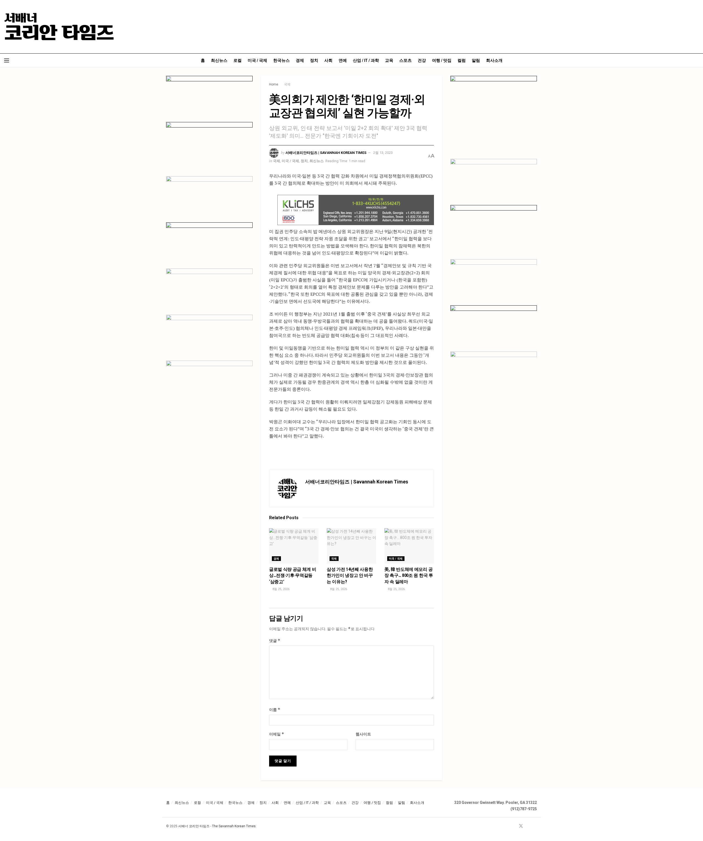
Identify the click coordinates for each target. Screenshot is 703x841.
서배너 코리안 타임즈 (194, 826)
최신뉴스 (219, 60)
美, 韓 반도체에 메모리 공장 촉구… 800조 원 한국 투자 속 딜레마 (408, 575)
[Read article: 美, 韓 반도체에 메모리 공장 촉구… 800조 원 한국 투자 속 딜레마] (409, 546)
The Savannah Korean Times (234, 826)
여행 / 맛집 (441, 60)
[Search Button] (697, 60)
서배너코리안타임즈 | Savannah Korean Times (325, 153)
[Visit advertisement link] (355, 210)
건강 (422, 60)
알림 (476, 60)
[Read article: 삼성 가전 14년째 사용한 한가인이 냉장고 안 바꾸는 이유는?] (351, 546)
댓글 (274, 640)
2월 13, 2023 (383, 153)
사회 (328, 60)
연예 (343, 60)
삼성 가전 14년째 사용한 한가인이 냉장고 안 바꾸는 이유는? (350, 575)
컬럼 (461, 60)
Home (273, 84)
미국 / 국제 (257, 60)
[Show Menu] (6, 60)
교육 (389, 60)
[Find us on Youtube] (528, 826)
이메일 (276, 734)
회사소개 (494, 60)
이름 (274, 709)
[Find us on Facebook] (513, 826)
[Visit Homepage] (59, 27)
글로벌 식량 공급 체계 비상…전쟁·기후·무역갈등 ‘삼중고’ (292, 575)
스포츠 (405, 60)
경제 (300, 60)
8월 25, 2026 (280, 589)
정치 (314, 60)
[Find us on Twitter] (521, 826)
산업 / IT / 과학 (366, 60)
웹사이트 (363, 734)
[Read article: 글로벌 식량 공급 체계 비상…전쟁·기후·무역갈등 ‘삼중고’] (294, 546)
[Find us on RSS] (535, 826)
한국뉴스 (281, 60)
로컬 (237, 60)
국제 (287, 84)
